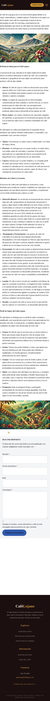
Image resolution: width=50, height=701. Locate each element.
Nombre (6, 454)
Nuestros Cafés (25, 631)
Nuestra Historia (25, 655)
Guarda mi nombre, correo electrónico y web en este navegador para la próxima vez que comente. (22, 525)
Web (4, 478)
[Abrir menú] (46, 5)
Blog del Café (25, 659)
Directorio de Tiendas (25, 641)
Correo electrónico (10, 466)
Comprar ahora (37, 4)
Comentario (7, 490)
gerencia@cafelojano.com (25, 677)
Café (7, 5)
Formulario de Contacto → (25, 684)
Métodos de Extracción (25, 636)
